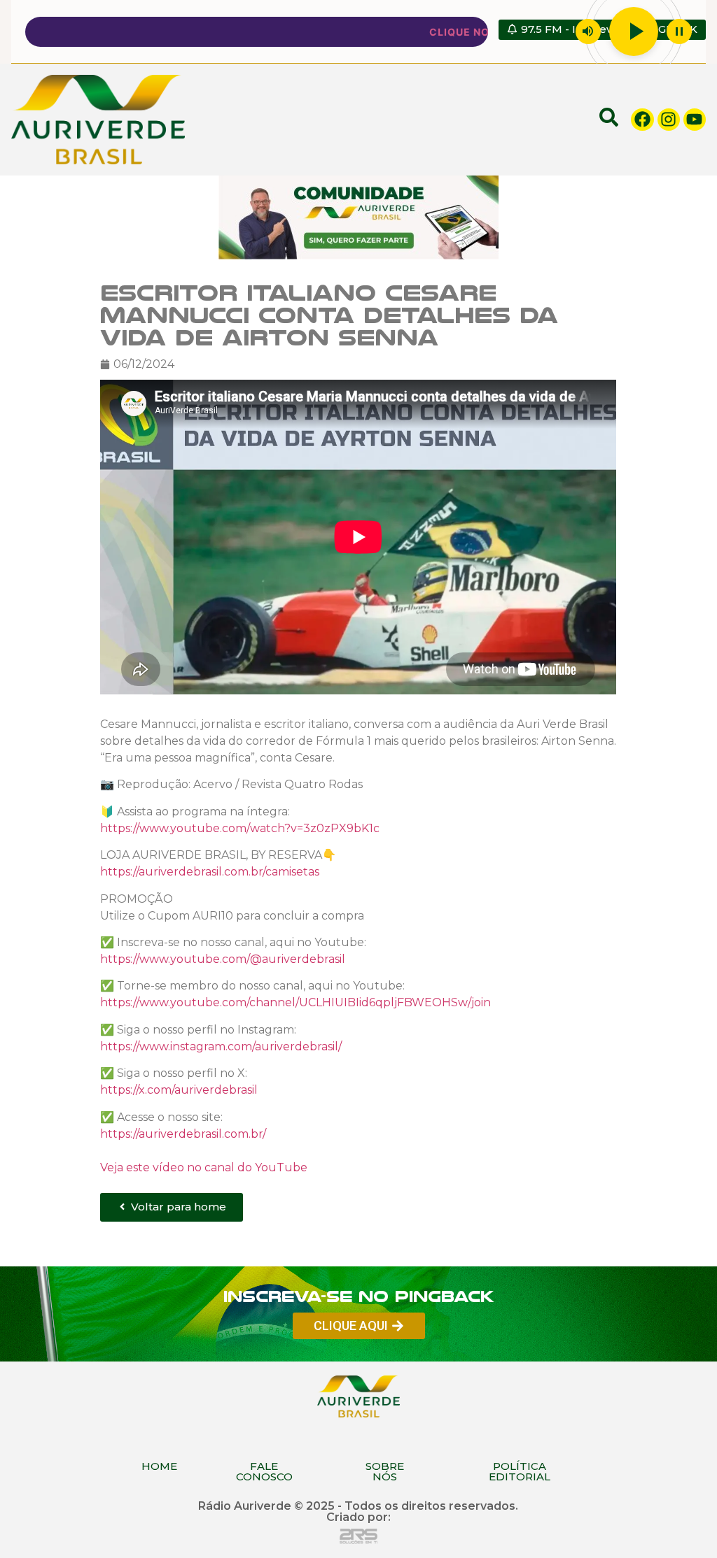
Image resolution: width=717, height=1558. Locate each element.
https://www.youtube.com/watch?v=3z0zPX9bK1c (240, 827)
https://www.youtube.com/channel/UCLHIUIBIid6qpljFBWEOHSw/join (295, 1002)
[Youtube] (694, 119)
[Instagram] (668, 119)
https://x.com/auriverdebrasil (179, 1089)
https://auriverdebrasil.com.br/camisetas (209, 871)
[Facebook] (642, 119)
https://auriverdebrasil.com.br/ (183, 1133)
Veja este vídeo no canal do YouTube (203, 1166)
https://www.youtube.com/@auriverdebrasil (222, 959)
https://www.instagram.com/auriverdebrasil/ (221, 1045)
